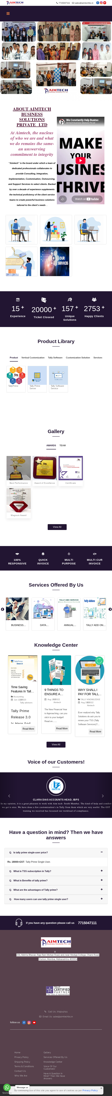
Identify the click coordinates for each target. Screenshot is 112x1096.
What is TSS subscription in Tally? (30, 867)
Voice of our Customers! (50, 1064)
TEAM (63, 445)
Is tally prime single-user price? (28, 849)
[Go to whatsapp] (7, 1087)
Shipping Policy (22, 1058)
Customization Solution (78, 357)
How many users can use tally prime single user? (38, 895)
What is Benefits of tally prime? (28, 877)
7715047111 (64, 3)
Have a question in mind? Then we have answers (54, 1072)
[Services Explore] (56, 261)
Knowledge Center (53, 1058)
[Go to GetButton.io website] (7, 1093)
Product (14, 357)
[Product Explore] (22, 229)
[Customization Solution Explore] (22, 261)
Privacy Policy (90, 1090)
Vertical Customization (32, 357)
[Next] (109, 609)
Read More (28, 729)
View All (57, 527)
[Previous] (2, 609)
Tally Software (55, 357)
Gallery (47, 1049)
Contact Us (20, 1067)
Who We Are (20, 1072)
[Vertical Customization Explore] (56, 229)
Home (17, 1049)
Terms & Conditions (24, 1063)
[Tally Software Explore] (90, 229)
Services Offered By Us (55, 1053)
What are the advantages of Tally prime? (33, 886)
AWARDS (51, 445)
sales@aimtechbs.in (84, 3)
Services (97, 357)
